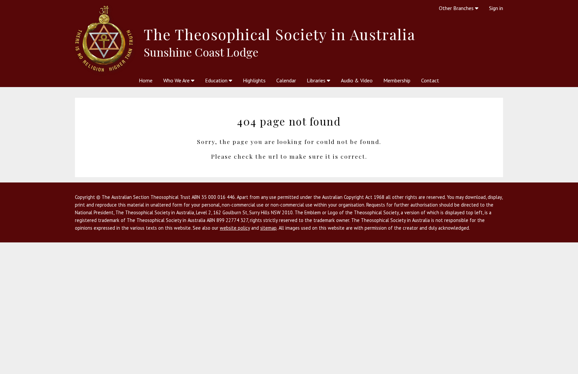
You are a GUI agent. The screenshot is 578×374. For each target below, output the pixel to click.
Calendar (286, 80)
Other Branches (457, 8)
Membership (396, 80)
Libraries (317, 80)
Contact (430, 80)
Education (217, 80)
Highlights (254, 80)
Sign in (496, 8)
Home (146, 80)
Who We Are (177, 80)
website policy (235, 228)
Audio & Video (357, 80)
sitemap (268, 228)
